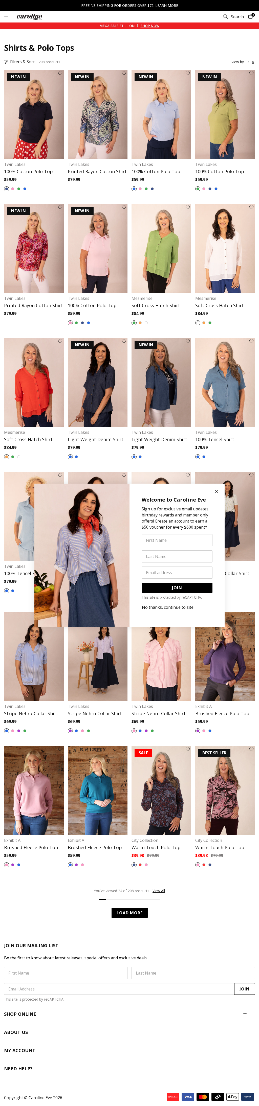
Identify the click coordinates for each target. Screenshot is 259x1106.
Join (177, 588)
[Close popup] (216, 492)
